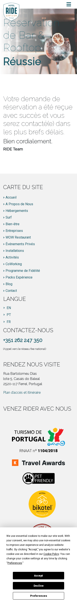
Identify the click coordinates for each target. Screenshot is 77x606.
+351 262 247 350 (22, 340)
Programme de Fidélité (23, 270)
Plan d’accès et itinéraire (22, 392)
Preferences (38, 595)
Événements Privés (20, 244)
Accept (38, 575)
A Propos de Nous (19, 204)
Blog (9, 284)
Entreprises (14, 231)
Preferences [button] (14, 563)
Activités (12, 257)
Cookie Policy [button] (51, 554)
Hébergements (17, 211)
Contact (11, 290)
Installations (15, 250)
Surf (9, 217)
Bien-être (12, 224)
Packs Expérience (19, 277)
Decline (39, 585)
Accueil (11, 197)
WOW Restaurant (18, 237)
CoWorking (14, 264)
